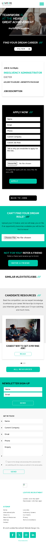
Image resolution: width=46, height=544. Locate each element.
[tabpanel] (23, 339)
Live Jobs (26, 510)
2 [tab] (23, 363)
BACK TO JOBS (19, 198)
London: (31, 499)
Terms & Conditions (29, 520)
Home (5, 510)
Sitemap (6, 520)
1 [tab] (21, 363)
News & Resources (9, 517)
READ (23, 354)
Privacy (25, 517)
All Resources (23, 369)
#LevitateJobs (23, 540)
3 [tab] (24, 363)
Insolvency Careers (29, 512)
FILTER (21, 49)
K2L (38, 528)
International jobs (9, 512)
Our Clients (26, 515)
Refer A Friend (21, 263)
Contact (5, 522)
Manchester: (32, 501)
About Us (6, 515)
